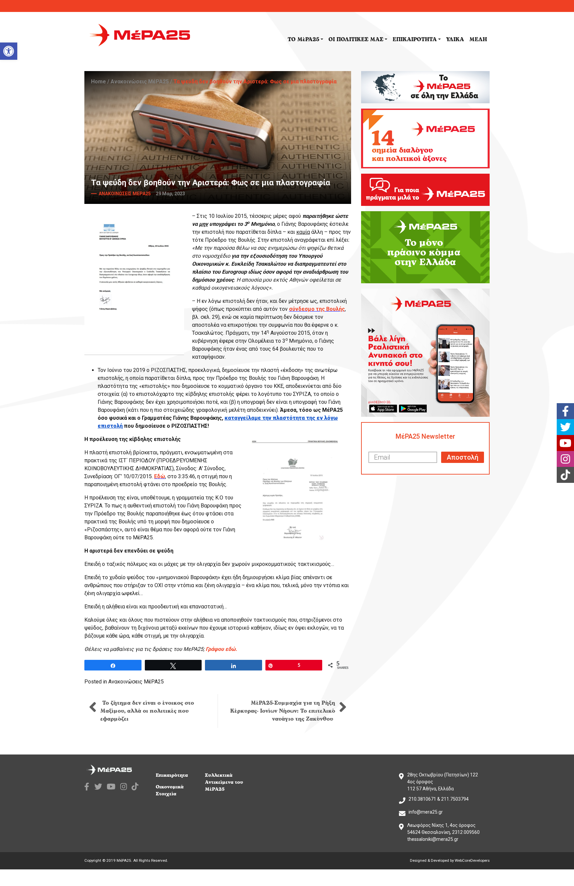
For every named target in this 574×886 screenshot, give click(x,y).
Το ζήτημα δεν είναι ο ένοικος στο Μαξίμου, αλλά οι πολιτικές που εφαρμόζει (147, 711)
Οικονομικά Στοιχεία (170, 790)
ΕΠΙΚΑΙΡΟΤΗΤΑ (415, 40)
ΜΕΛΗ (478, 40)
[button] (8, 51)
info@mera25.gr (426, 812)
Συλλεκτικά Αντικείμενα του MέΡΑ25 (224, 782)
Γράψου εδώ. (221, 649)
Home (98, 81)
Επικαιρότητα (172, 775)
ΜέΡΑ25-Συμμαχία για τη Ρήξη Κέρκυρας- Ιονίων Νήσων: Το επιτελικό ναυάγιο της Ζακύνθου (282, 711)
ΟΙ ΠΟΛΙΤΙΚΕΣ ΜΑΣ (356, 40)
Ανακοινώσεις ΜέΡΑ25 (140, 81)
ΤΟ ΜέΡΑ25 (303, 40)
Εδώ (159, 476)
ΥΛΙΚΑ (455, 40)
